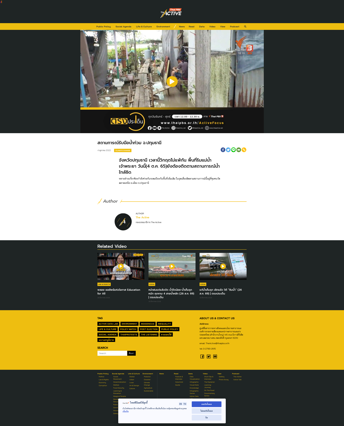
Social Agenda (123, 26)
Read (191, 26)
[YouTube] (215, 356)
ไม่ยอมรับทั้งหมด (206, 411)
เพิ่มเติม (126, 411)
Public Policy (103, 26)
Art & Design (134, 385)
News (182, 26)
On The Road (209, 390)
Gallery (221, 377)
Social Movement (117, 378)
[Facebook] (223, 149)
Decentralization (119, 382)
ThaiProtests (128, 334)
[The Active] (171, 13)
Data (202, 26)
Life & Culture (144, 26)
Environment (163, 26)
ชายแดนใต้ (166, 334)
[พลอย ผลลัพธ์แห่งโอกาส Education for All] (120, 267)
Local (152, 284)
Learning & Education (117, 392)
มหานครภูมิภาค (106, 340)
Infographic (194, 382)
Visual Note (194, 385)
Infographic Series (194, 392)
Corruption (103, 385)
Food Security (118, 388)
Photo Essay (224, 380)
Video (212, 26)
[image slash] (175, 26)
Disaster (147, 380)
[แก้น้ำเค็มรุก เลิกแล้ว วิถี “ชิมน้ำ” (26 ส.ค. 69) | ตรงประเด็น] (223, 267)
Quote (177, 385)
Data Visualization (195, 378)
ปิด (206, 417)
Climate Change (122, 150)
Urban (131, 380)
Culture (132, 388)
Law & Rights (104, 284)
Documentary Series (209, 394)
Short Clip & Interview (208, 378)
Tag (100, 318)
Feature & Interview (179, 378)
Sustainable (148, 391)
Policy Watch (128, 329)
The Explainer (209, 382)
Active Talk (237, 380)
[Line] (233, 149)
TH (184, 404)
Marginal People (119, 396)
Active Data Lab (108, 323)
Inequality (164, 323)
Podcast (234, 26)
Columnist (179, 382)
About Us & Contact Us (217, 318)
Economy (102, 382)
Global (132, 377)
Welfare (116, 385)
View (222, 26)
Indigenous (147, 323)
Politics (101, 377)
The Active (142, 217)
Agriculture (148, 388)
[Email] (238, 149)
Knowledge (194, 388)
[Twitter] (228, 149)
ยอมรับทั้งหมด (206, 404)
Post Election (148, 329)
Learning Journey (207, 386)
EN (180, 404)
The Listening (149, 334)
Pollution (147, 377)
